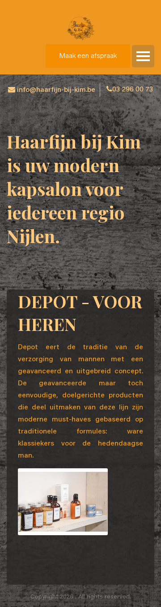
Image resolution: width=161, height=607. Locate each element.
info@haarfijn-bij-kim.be (56, 90)
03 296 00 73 (132, 89)
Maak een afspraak (88, 56)
